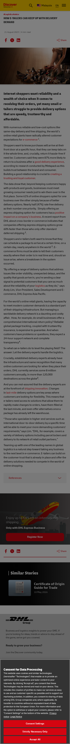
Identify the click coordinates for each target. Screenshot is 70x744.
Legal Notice (16, 716)
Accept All (35, 739)
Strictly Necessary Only (34, 731)
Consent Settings (35, 723)
